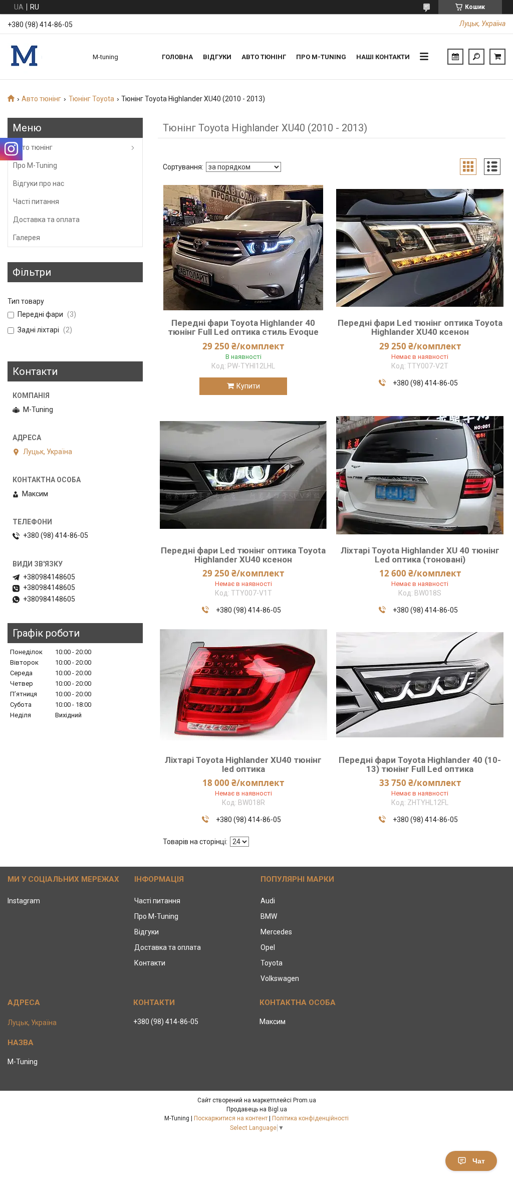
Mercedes (276, 932)
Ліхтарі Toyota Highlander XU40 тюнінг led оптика (243, 764)
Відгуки (217, 57)
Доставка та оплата (46, 220)
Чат (478, 1161)
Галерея (26, 238)
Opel (268, 947)
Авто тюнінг (263, 57)
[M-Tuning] (45, 56)
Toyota (272, 963)
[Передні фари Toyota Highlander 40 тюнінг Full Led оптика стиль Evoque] (243, 247)
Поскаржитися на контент (231, 1118)
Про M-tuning (321, 57)
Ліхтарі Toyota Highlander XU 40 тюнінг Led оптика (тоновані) (420, 555)
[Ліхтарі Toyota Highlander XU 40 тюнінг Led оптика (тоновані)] (420, 475)
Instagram (24, 901)
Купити (248, 386)
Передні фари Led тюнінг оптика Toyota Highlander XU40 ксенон (420, 327)
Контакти (149, 963)
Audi (268, 901)
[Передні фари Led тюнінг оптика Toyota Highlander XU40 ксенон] (420, 247)
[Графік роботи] (455, 57)
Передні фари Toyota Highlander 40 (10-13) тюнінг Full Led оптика (420, 764)
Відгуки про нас (38, 183)
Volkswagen (280, 978)
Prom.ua (304, 1100)
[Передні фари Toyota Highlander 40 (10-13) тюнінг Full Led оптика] (420, 684)
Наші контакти (383, 57)
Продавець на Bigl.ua (256, 1109)
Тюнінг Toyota (91, 99)
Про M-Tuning (35, 165)
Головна (177, 57)
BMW (269, 916)
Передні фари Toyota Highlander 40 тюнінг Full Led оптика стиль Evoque (243, 327)
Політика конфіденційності (310, 1118)
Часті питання (36, 201)
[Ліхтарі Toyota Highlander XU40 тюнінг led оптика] (243, 684)
